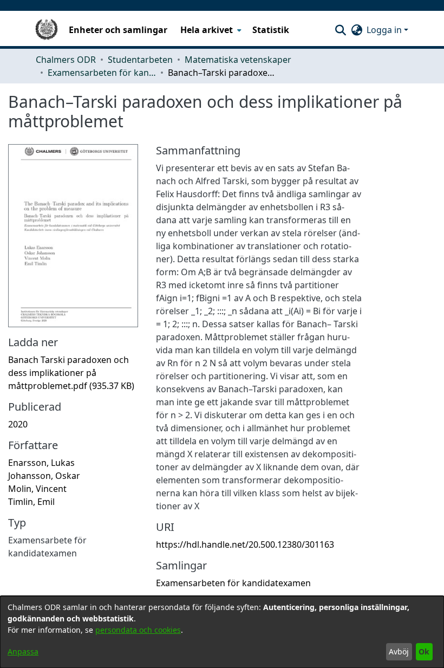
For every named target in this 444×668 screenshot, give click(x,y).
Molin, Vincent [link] (37, 489)
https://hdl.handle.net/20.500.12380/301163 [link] (245, 544)
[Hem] (46, 30)
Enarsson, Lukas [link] (41, 463)
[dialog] (222, 632)
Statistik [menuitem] (270, 30)
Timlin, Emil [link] (31, 502)
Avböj (399, 651)
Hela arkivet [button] (206, 30)
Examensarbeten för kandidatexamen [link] (102, 73)
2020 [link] (18, 424)
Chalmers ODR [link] (66, 60)
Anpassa (23, 651)
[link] (71, 373)
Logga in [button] (385, 30)
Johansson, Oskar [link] (44, 476)
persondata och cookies (138, 630)
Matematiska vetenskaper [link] (238, 60)
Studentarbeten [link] (140, 60)
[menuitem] (209, 30)
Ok (424, 651)
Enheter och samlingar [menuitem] (118, 30)
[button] (340, 29)
